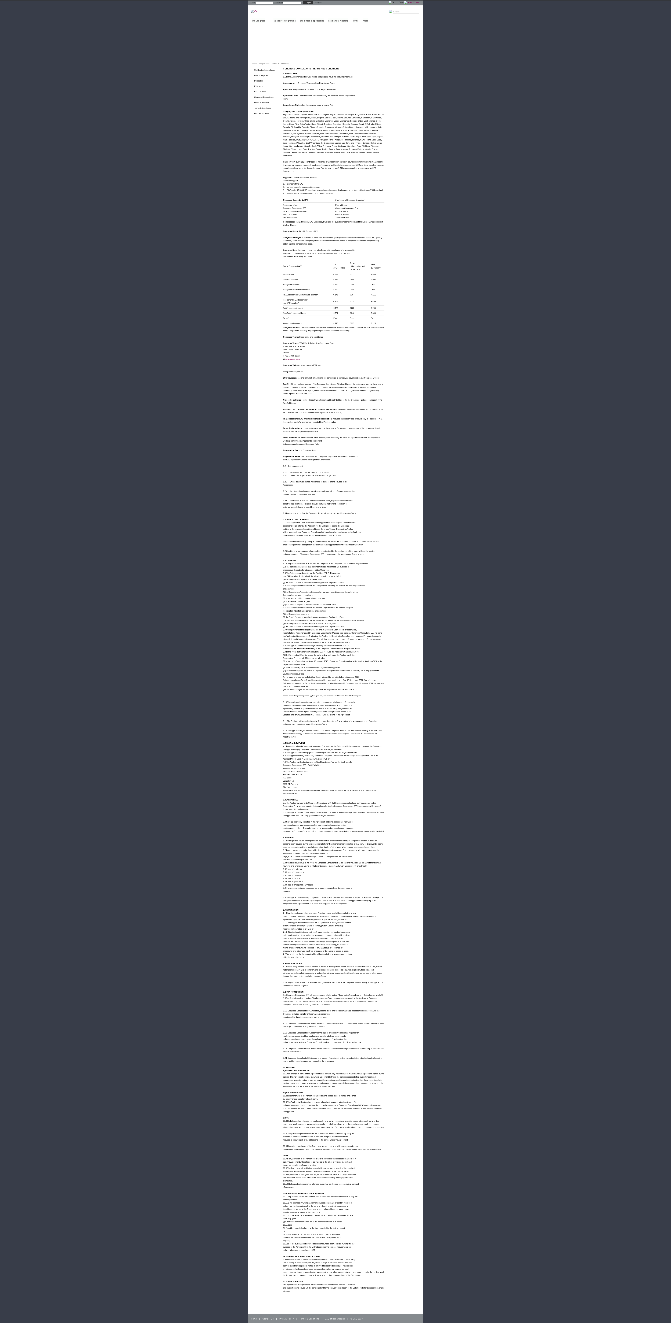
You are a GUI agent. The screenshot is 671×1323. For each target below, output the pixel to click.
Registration (264, 64)
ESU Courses (260, 92)
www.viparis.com (292, 359)
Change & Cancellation (263, 97)
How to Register (261, 75)
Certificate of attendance (264, 70)
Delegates (258, 81)
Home (254, 64)
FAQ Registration (261, 113)
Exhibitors (258, 86)
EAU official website (335, 1319)
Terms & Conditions (262, 108)
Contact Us (268, 1319)
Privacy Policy (286, 1319)
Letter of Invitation (261, 102)
